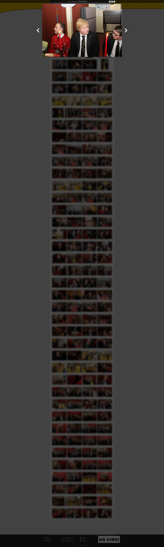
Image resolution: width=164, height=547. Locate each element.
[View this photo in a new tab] (112, 2)
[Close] (114, 2)
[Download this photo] (110, 2)
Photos (69, 1)
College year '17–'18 (75, 1)
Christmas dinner (84, 1)
